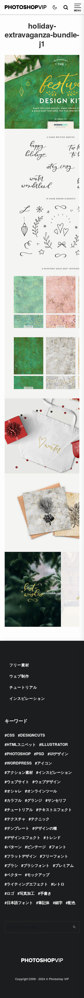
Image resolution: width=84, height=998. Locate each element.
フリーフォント (55, 856)
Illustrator (54, 744)
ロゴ (10, 893)
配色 (71, 902)
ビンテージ (36, 846)
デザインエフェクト (23, 837)
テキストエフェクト (55, 809)
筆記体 (43, 902)
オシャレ (14, 791)
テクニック (40, 818)
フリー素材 (19, 665)
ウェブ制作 (19, 676)
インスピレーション (27, 698)
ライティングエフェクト (27, 884)
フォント (58, 846)
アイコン (44, 763)
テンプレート (18, 828)
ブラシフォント (36, 865)
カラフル (14, 800)
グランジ (34, 800)
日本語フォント (20, 902)
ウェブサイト (18, 781)
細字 (59, 902)
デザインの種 (46, 828)
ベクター (14, 874)
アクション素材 (20, 772)
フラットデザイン (22, 856)
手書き (45, 893)
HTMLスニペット (21, 744)
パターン (14, 846)
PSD (40, 753)
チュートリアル (23, 687)
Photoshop (19, 753)
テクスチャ (16, 818)
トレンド (53, 837)
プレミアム (64, 865)
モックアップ (38, 874)
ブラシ (12, 865)
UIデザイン (59, 753)
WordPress (19, 763)
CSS (11, 735)
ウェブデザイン (48, 781)
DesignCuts (32, 735)
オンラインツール (42, 791)
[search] (74, 927)
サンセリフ (57, 800)
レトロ (58, 884)
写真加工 (27, 893)
